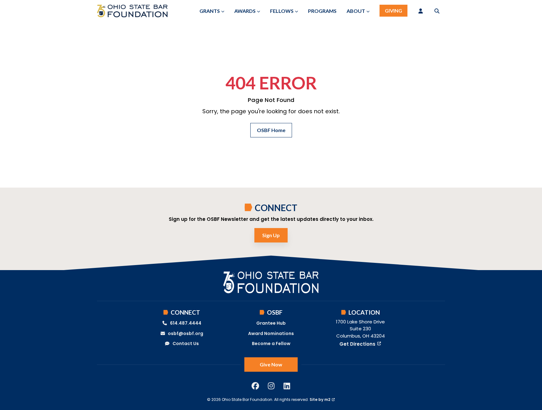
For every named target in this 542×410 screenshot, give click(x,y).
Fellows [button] (282, 11)
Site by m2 (320, 399)
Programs (322, 11)
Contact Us (186, 343)
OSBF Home (271, 130)
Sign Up (271, 235)
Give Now (271, 364)
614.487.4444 (185, 323)
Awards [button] (245, 11)
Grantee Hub (271, 323)
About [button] (356, 11)
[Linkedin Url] (286, 386)
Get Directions (357, 344)
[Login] (420, 11)
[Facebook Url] (255, 386)
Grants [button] (209, 11)
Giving (393, 10)
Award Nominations (271, 333)
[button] (437, 11)
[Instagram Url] (271, 386)
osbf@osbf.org (185, 333)
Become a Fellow (271, 343)
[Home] (132, 11)
